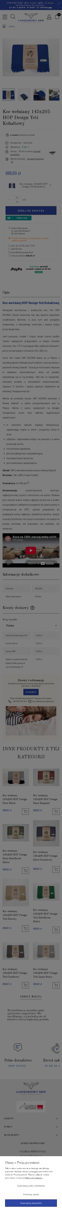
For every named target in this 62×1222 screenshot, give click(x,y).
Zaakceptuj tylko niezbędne (31, 1185)
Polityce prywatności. (33, 1178)
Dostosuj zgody (31, 1194)
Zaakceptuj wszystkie (31, 1203)
